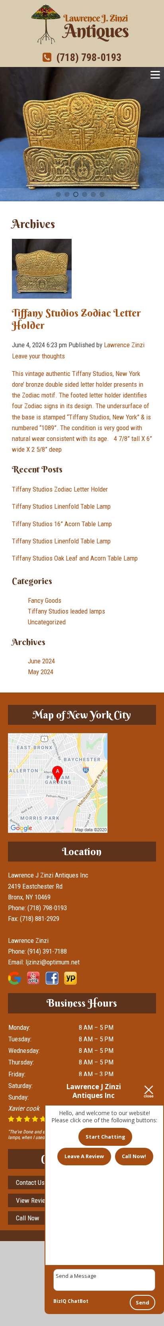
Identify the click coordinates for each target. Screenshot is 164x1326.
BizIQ (59, 1301)
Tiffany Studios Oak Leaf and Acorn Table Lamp (75, 558)
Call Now (27, 1218)
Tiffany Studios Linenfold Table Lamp (61, 506)
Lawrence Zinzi (124, 345)
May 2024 (40, 672)
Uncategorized (47, 622)
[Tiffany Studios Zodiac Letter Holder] (42, 293)
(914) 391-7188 (47, 951)
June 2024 (41, 661)
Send (142, 1302)
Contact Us (30, 1182)
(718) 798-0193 (86, 57)
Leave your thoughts (38, 356)
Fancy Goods (44, 600)
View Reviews (34, 1200)
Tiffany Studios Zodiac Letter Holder (76, 319)
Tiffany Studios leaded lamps (66, 611)
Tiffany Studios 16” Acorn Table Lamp (62, 524)
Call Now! (134, 1156)
